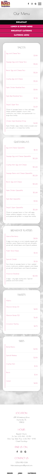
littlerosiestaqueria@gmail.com (21, 465)
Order (9, 473)
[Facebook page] (28, 4)
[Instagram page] (32, 4)
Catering (32, 473)
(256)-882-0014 (22, 462)
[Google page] (35, 4)
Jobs (20, 473)
